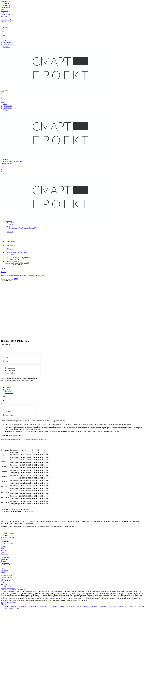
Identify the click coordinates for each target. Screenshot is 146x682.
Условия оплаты (6, 575)
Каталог (3, 547)
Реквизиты (4, 568)
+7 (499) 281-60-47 (7, 20)
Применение (9, 393)
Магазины (4, 570)
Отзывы (7, 387)
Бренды (3, 550)
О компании (5, 557)
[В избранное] (2, 346)
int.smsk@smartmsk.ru (12, 261)
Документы (5, 563)
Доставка (8, 391)
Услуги (3, 552)
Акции (3, 548)
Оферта (3, 604)
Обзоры (3, 582)
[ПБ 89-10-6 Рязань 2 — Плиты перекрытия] (71, 309)
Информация (5, 564)
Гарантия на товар (7, 579)
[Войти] (2, 167)
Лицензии (4, 559)
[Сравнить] (2, 348)
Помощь (3, 572)
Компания (4, 554)
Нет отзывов (6, 344)
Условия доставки (7, 577)
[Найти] (2, 38)
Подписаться (5, 541)
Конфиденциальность (8, 602)
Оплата (7, 389)
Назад (11, 222)
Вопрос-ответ (5, 581)
